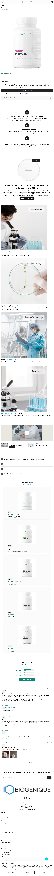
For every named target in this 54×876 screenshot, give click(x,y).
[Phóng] (52, 68)
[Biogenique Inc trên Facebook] (26, 798)
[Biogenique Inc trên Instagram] (24, 798)
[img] (5, 689)
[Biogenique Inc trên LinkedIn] (29, 798)
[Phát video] (27, 433)
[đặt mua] (49, 777)
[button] (4, 73)
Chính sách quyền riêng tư (22, 869)
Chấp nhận (26, 872)
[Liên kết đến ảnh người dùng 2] (13, 754)
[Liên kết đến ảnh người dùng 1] (5, 754)
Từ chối (43, 872)
